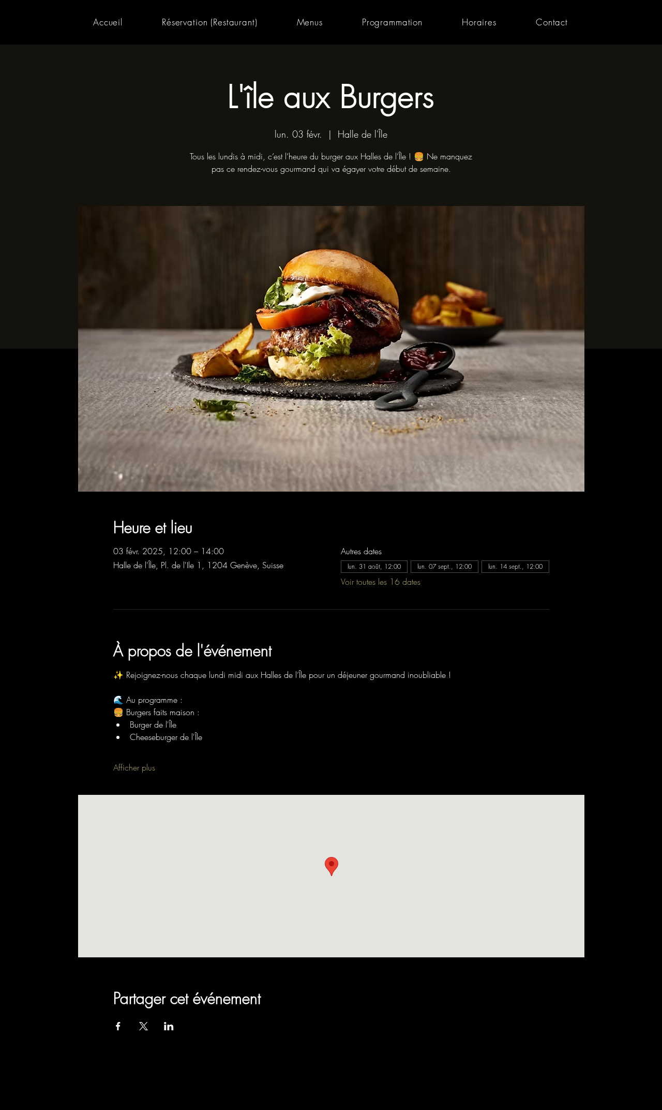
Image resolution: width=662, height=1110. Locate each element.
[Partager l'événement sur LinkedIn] (169, 1026)
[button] (310, 22)
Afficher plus (134, 767)
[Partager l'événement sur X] (143, 1026)
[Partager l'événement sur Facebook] (118, 1026)
